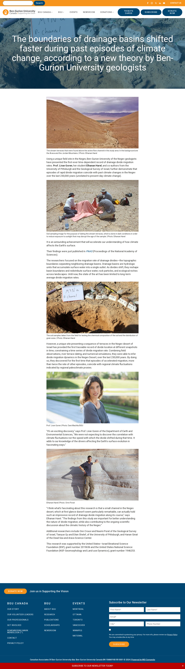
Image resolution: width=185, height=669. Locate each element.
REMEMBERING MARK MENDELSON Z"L (17, 632)
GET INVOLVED (14, 625)
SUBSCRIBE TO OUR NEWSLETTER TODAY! (92, 666)
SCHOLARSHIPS (52, 625)
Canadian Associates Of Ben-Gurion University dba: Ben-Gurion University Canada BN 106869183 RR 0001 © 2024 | (92, 660)
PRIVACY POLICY (15, 643)
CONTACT (12, 638)
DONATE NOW (172, 12)
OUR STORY (13, 609)
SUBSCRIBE (151, 12)
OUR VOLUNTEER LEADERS (20, 615)
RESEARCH (49, 615)
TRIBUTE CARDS (128, 12)
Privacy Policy (172, 635)
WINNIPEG (77, 631)
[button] (45, 12)
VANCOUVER (79, 625)
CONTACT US (175, 3)
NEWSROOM (50, 631)
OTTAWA (77, 615)
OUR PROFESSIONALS (18, 620)
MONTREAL (78, 609)
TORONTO (78, 620)
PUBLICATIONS (51, 620)
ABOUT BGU (50, 609)
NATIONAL (78, 636)
